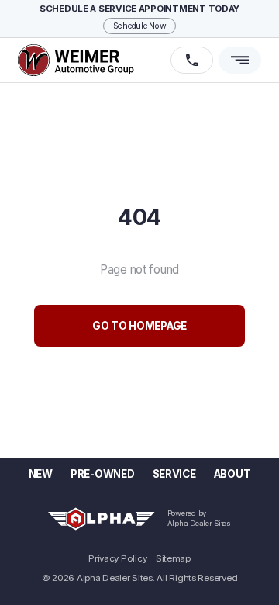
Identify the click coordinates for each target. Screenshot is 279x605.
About (232, 474)
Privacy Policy (117, 559)
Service (174, 474)
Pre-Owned (103, 474)
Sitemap (173, 559)
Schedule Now (140, 26)
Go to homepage (139, 326)
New (41, 474)
